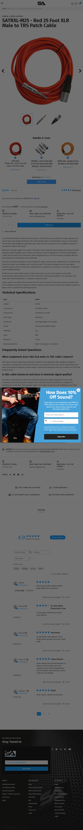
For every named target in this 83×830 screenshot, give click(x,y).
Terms (52, 431)
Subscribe (61, 437)
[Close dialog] (78, 390)
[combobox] (47, 421)
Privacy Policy (47, 431)
